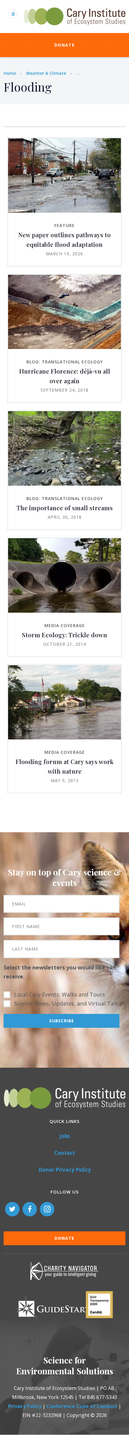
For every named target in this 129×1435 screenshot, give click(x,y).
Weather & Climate (46, 73)
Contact (64, 1152)
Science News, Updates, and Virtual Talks (67, 1003)
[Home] (74, 28)
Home (10, 73)
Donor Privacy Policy (64, 1169)
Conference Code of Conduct (81, 1406)
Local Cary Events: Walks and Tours (59, 994)
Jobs (64, 1136)
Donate (64, 45)
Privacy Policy (24, 1406)
